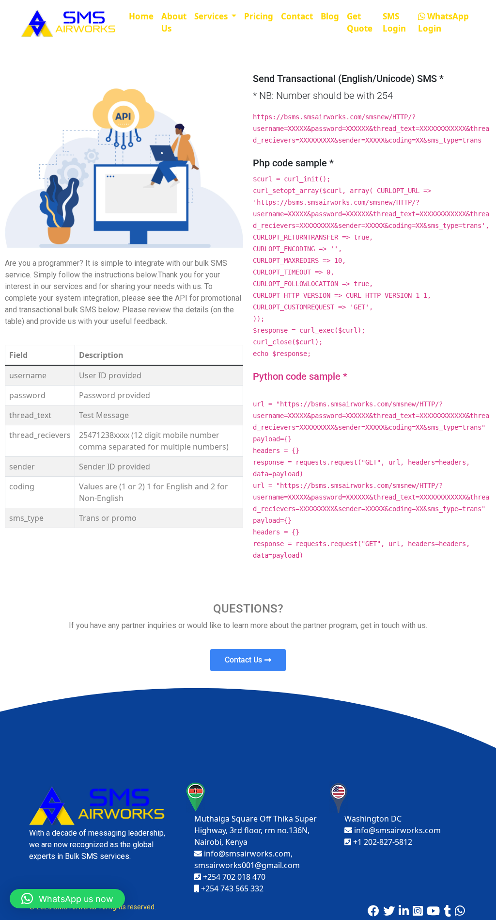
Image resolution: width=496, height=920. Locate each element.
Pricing (258, 16)
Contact (297, 16)
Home (141, 16)
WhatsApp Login (443, 22)
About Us (173, 22)
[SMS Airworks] (69, 22)
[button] (67, 898)
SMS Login (394, 22)
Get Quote (359, 22)
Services (212, 16)
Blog (330, 16)
